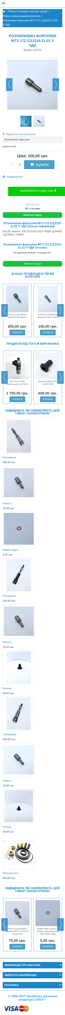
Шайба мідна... (11, 549)
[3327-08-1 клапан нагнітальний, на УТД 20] (17, 366)
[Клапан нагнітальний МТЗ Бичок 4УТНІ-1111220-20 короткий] (19, 806)
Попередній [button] (9, 84)
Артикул (27, 50)
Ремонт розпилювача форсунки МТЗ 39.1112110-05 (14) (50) (17, 931)
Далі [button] (56, 84)
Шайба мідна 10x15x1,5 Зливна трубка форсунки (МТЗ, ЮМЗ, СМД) (47, 931)
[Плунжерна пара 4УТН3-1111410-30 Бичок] (19, 713)
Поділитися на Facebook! (21, 134)
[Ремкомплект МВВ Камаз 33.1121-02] (19, 852)
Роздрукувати (14, 176)
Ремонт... (8, 503)
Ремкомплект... (11, 873)
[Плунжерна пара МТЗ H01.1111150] (19, 436)
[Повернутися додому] (4, 11)
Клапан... (8, 688)
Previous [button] (4, 310)
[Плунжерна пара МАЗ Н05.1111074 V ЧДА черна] (19, 575)
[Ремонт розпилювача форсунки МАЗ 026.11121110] (19, 621)
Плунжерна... (10, 457)
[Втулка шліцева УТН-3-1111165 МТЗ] (47, 366)
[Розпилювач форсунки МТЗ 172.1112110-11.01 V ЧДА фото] (39, 121)
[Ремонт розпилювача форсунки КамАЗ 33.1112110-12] (19, 760)
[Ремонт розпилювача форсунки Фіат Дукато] (17, 299)
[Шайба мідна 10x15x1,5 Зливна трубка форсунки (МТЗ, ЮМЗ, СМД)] (19, 529)
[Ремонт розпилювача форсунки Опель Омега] (47, 299)
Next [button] (60, 310)
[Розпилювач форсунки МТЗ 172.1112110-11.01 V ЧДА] (26, 121)
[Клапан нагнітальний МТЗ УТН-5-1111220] (19, 667)
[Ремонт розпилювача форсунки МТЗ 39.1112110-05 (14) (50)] (19, 482)
